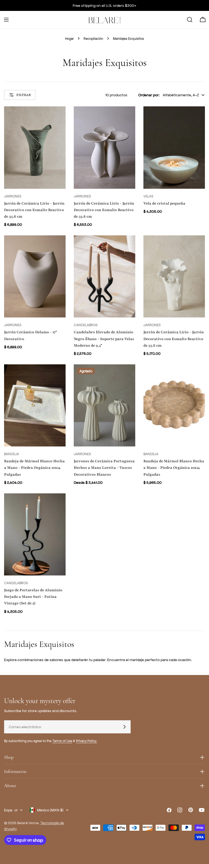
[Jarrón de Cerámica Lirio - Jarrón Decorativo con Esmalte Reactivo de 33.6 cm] (35, 147)
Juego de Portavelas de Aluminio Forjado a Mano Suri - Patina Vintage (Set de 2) (33, 596)
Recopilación (93, 38)
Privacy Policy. (86, 741)
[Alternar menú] (6, 19)
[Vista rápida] (57, 118)
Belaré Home (28, 822)
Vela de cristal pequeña (164, 203)
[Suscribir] (124, 727)
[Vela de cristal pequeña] (174, 147)
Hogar (69, 38)
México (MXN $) (50, 810)
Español (10, 810)
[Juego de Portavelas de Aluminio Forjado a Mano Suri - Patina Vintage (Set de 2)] (35, 534)
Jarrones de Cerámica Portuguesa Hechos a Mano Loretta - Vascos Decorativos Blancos (104, 467)
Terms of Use (62, 741)
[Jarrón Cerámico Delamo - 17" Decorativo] (35, 276)
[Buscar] (189, 19)
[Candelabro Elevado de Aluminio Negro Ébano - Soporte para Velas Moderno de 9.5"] (104, 276)
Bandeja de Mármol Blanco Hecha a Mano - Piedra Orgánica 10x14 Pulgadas (34, 467)
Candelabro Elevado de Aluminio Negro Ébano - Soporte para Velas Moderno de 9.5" (104, 338)
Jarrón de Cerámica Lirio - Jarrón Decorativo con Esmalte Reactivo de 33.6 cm (34, 210)
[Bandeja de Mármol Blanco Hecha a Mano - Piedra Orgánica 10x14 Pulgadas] (35, 405)
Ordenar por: (148, 94)
